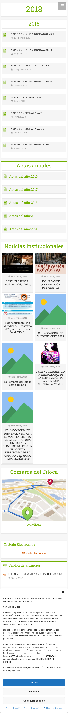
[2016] (34, 177)
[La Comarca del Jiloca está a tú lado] (17, 366)
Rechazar (34, 691)
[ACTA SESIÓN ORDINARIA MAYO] (34, 116)
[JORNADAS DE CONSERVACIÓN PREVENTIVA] (50, 273)
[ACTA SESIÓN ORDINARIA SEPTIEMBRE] (34, 69)
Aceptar (34, 682)
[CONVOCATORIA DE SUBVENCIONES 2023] (50, 317)
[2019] (34, 217)
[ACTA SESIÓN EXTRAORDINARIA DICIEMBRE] (34, 37)
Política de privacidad (33, 708)
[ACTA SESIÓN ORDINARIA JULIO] (34, 101)
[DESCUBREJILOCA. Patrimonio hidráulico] (17, 273)
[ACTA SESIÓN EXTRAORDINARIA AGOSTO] (34, 53)
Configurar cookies (34, 700)
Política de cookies (14, 708)
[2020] (34, 230)
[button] (63, 592)
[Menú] (62, 6)
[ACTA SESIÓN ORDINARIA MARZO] (34, 132)
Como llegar (34, 524)
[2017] (34, 190)
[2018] (34, 203)
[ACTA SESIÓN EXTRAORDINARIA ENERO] (34, 148)
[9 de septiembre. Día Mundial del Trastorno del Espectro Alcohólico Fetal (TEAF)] (17, 317)
